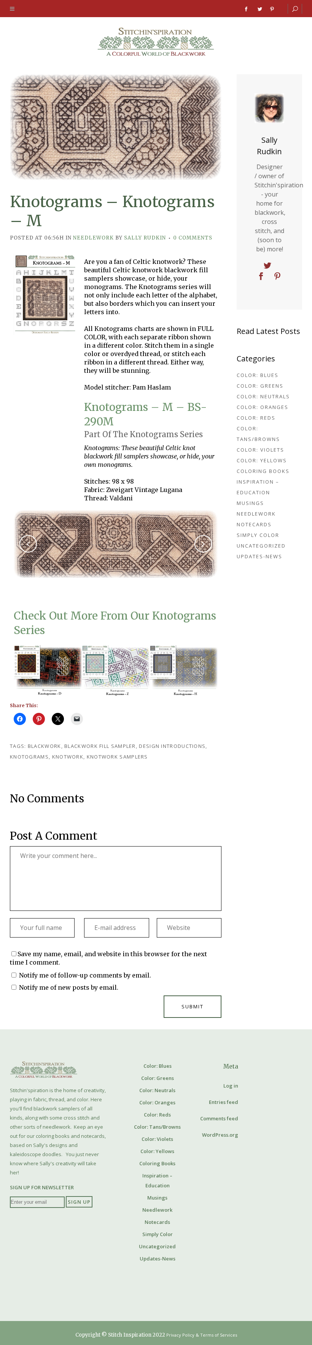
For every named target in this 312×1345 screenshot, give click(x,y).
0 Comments (192, 238)
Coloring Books (263, 471)
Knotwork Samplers (117, 756)
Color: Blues (258, 375)
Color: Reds (256, 417)
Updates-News (259, 556)
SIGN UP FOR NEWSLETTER (42, 1187)
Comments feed (219, 1118)
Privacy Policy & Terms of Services (201, 1335)
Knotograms (29, 756)
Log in (230, 1085)
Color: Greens (260, 385)
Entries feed (223, 1102)
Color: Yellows (262, 460)
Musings (250, 503)
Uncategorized (261, 545)
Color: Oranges (262, 407)
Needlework (93, 238)
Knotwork (67, 756)
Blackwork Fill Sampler (100, 746)
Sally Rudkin (145, 238)
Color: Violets (260, 449)
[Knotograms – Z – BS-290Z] (116, 670)
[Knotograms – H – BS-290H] (184, 670)
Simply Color (258, 535)
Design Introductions (172, 746)
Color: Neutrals (263, 396)
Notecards (254, 524)
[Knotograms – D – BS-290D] (48, 670)
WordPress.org (220, 1134)
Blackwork (44, 746)
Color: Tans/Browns (157, 1126)
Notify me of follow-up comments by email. (85, 975)
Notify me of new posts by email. (68, 987)
